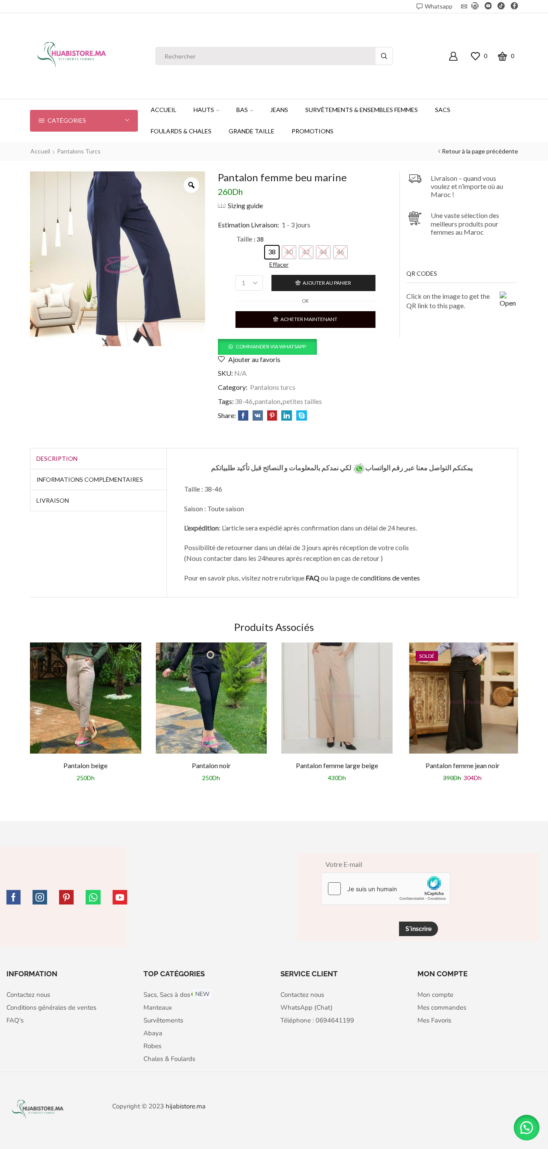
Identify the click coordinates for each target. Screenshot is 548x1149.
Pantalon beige (85, 765)
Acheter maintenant (308, 319)
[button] (267, 346)
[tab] (56, 458)
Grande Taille (251, 131)
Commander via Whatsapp (271, 346)
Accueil (163, 109)
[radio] (272, 252)
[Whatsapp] (93, 897)
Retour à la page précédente (480, 151)
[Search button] (384, 56)
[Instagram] (475, 6)
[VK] (257, 415)
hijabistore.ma (186, 1106)
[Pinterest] (272, 415)
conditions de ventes (390, 578)
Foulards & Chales (181, 131)
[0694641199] (359, 467)
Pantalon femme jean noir (463, 765)
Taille (244, 239)
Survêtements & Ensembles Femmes (361, 109)
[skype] (300, 415)
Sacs (442, 109)
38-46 (244, 401)
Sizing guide (245, 205)
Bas (242, 109)
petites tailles (302, 401)
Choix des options (85, 701)
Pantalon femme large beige (337, 765)
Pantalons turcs (79, 151)
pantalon (267, 401)
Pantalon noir (211, 765)
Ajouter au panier (327, 283)
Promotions (313, 131)
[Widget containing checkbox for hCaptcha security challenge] (385, 888)
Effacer (279, 264)
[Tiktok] (501, 6)
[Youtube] (488, 6)
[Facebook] (514, 6)
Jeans (279, 109)
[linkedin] (286, 415)
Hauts (204, 109)
